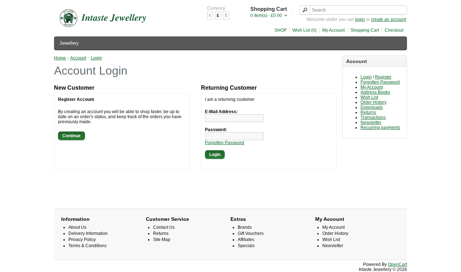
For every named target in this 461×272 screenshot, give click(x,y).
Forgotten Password (380, 82)
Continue (71, 135)
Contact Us (164, 227)
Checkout (394, 30)
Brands (245, 227)
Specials (246, 245)
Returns (368, 112)
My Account (333, 30)
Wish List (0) (304, 30)
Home (60, 58)
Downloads (372, 107)
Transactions (373, 117)
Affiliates (246, 239)
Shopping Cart (364, 30)
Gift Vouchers (251, 233)
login (360, 19)
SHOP (280, 30)
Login (366, 77)
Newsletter (371, 122)
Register (383, 77)
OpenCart (397, 264)
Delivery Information (88, 233)
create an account (388, 19)
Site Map (161, 239)
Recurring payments (380, 127)
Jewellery (69, 43)
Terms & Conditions (87, 245)
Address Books (375, 92)
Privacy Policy (82, 239)
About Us (77, 227)
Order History (373, 102)
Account (78, 58)
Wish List (369, 97)
